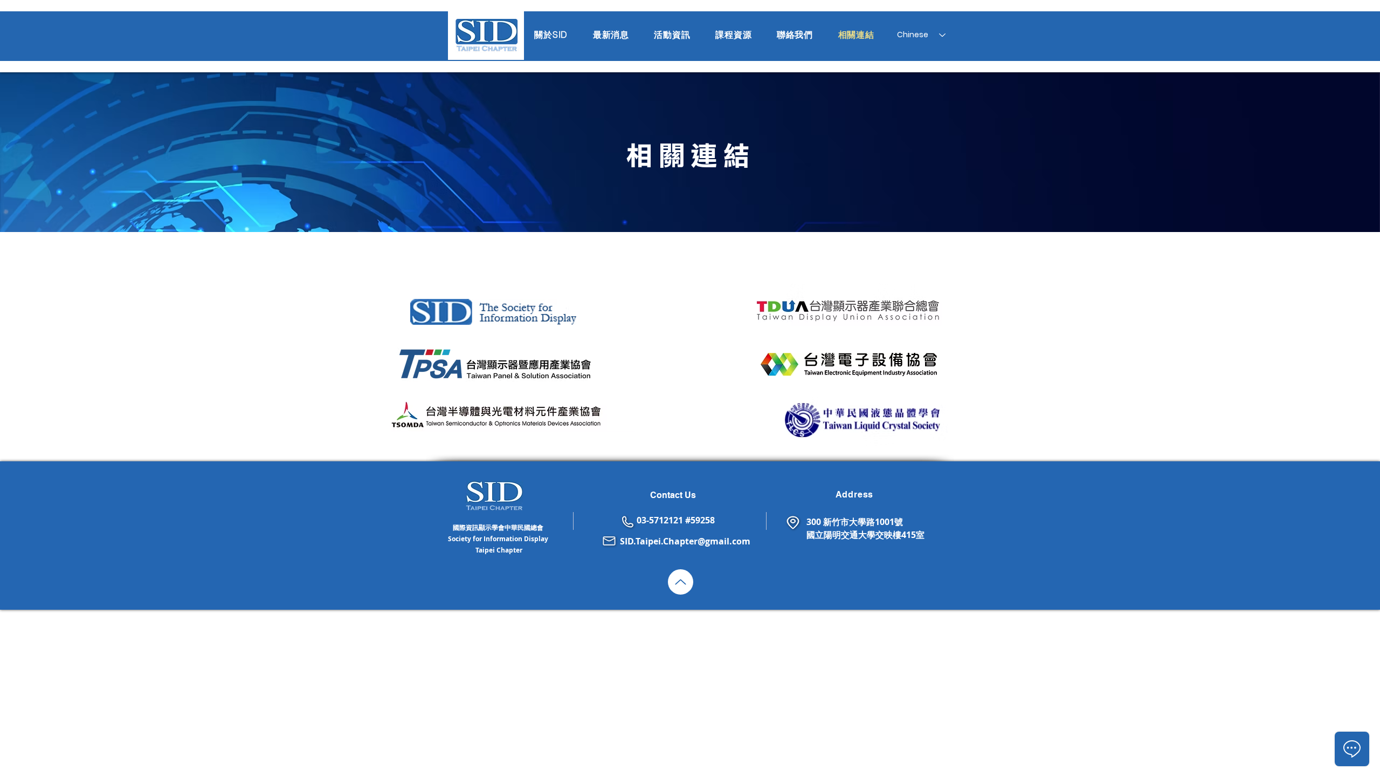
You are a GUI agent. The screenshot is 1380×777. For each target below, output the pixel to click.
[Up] (680, 582)
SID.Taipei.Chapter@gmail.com (685, 541)
